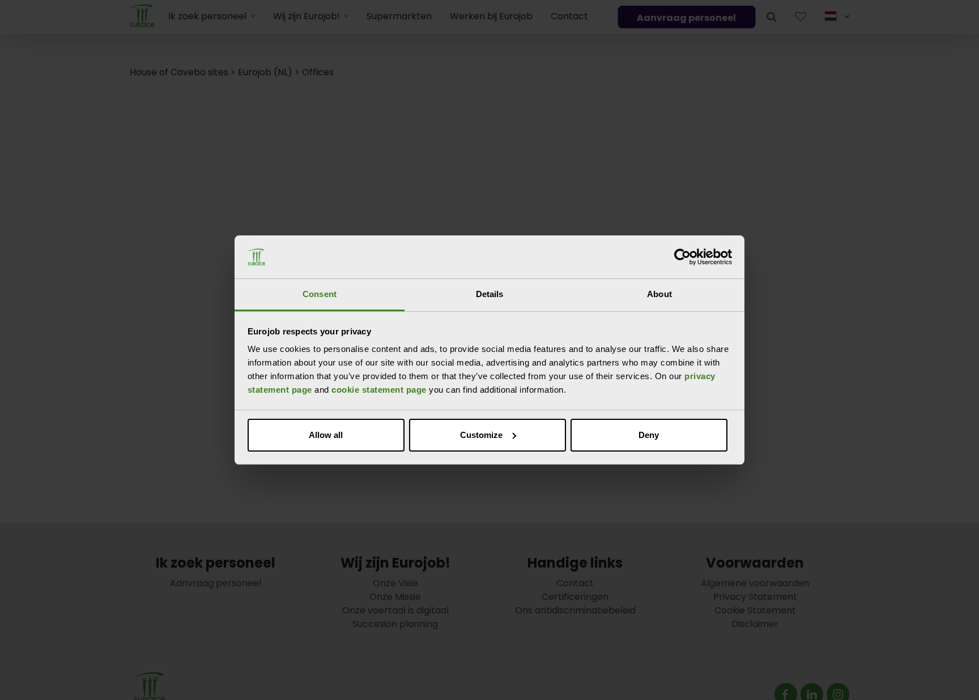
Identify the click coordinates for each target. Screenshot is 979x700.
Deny (649, 435)
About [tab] (659, 294)
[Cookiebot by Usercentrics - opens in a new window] (682, 256)
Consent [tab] (320, 294)
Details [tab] (490, 294)
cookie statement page (379, 389)
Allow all (326, 435)
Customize (481, 435)
